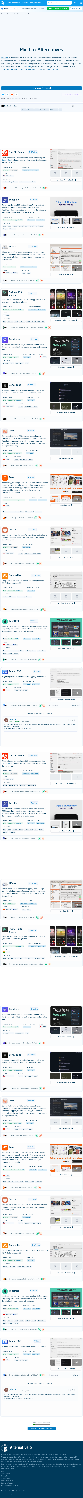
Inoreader (5, 69)
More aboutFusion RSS (65, 699)
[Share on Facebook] (3, 94)
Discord (58, 1464)
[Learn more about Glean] (5, 431)
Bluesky (12, 1466)
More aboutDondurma (65, 367)
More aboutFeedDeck (65, 649)
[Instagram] (20, 1491)
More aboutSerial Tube (65, 413)
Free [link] (36, 110)
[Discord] (2, 1491)
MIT (16, 357)
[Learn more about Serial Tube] (5, 385)
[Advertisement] (41, 29)
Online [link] (24, 110)
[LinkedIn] (24, 1491)
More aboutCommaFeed (65, 603)
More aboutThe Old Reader (65, 180)
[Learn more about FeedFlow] (5, 200)
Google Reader (7, 160)
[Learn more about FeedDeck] (5, 621)
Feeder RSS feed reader (31, 69)
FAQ (2, 1471)
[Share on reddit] (12, 94)
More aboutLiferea (65, 274)
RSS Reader (26, 170)
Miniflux (4, 57)
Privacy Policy (5, 1476)
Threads (18, 1466)
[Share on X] (7, 94)
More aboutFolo (65, 505)
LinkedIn (33, 1466)
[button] (66, 159)
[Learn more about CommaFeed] (5, 576)
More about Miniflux (40, 88)
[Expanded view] (73, 106)
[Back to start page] (3, 3)
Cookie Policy (5, 1478)
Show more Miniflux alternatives (41, 1428)
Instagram (25, 1466)
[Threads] (17, 1491)
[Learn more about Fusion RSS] (5, 672)
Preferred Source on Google (10, 1485)
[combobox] (59, 3)
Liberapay (4, 1468)
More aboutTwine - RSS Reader (65, 320)
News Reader (34, 170)
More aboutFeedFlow (65, 227)
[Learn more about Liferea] (5, 247)
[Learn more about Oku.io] (5, 530)
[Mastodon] (10, 1491)
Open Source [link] (44, 110)
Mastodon (6, 1466)
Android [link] (30, 110)
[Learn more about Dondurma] (5, 340)
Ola (15, 1457)
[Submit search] (48, 3)
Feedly (28, 66)
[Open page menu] (81, 3)
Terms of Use (5, 1474)
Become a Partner (7, 1483)
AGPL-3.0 (18, 453)
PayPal (12, 1468)
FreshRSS (15, 69)
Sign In (76, 3)
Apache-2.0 (18, 220)
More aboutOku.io (65, 557)
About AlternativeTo (7, 1481)
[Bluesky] (13, 1491)
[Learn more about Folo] (5, 478)
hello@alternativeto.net (43, 1464)
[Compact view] (75, 106)
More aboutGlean (65, 458)
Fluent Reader (52, 69)
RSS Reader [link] (54, 110)
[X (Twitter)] (6, 1491)
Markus (21, 1457)
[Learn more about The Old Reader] (5, 153)
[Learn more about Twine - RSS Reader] (5, 293)
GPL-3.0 (21, 309)
